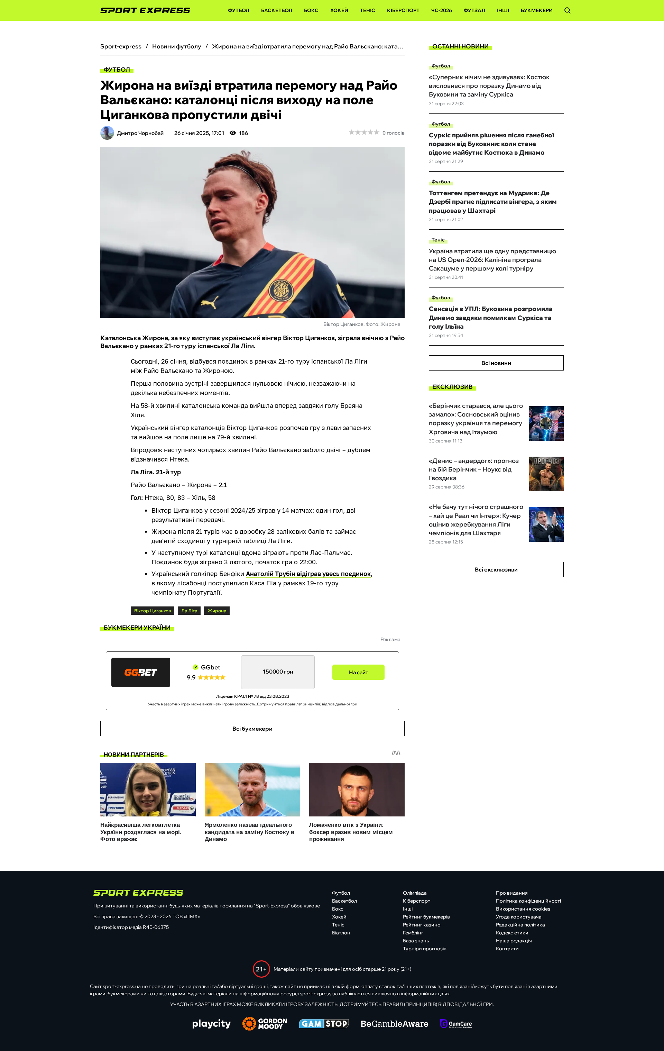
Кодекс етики (512, 933)
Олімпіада (415, 893)
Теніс (367, 10)
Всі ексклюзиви (496, 569)
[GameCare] (456, 1024)
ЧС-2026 (441, 10)
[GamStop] (324, 1024)
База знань (416, 941)
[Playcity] (212, 1024)
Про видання (512, 893)
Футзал (474, 10)
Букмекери (537, 10)
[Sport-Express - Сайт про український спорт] (141, 10)
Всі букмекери (252, 728)
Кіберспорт (403, 10)
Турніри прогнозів (424, 948)
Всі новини (496, 362)
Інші (503, 10)
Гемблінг (413, 933)
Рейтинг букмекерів (426, 917)
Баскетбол (276, 10)
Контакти (507, 948)
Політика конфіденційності (528, 901)
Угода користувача (519, 917)
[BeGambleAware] (394, 1024)
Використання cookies (523, 909)
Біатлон (341, 933)
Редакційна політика (520, 925)
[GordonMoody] (264, 1024)
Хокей (339, 10)
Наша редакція (514, 941)
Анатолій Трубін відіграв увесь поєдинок (308, 573)
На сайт (358, 672)
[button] (567, 10)
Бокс (311, 10)
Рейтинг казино (422, 925)
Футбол (238, 10)
